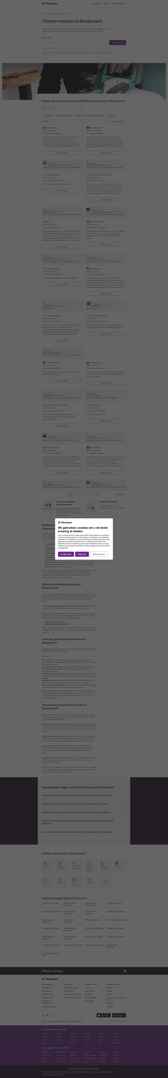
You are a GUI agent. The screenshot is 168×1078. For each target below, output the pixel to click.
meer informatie (90, 546)
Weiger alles (82, 554)
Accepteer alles (66, 554)
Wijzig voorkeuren (99, 554)
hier (107, 544)
